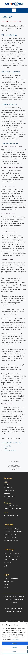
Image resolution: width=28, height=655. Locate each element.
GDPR (5, 448)
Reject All (15, 651)
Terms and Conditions (10, 450)
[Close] (26, 623)
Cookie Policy (16, 639)
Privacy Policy (7, 446)
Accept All (14, 643)
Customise (14, 647)
